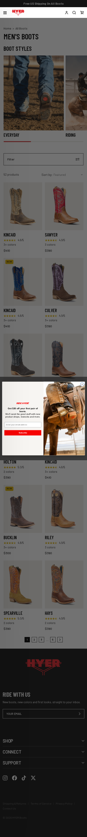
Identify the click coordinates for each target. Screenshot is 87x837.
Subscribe (23, 433)
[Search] (74, 13)
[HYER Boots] (18, 12)
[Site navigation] (5, 13)
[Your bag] (82, 13)
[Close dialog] (82, 384)
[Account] (66, 13)
